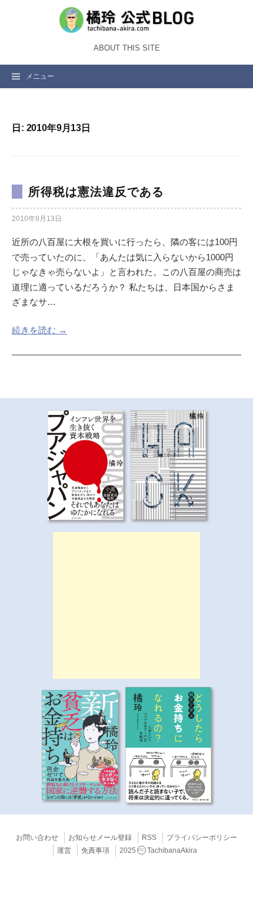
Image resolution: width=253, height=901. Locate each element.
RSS (149, 837)
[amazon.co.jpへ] (85, 464)
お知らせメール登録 (100, 837)
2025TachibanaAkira (158, 850)
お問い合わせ (37, 837)
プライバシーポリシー (202, 837)
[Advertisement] (126, 605)
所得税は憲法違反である (96, 191)
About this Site (127, 48)
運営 (64, 850)
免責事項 (95, 850)
